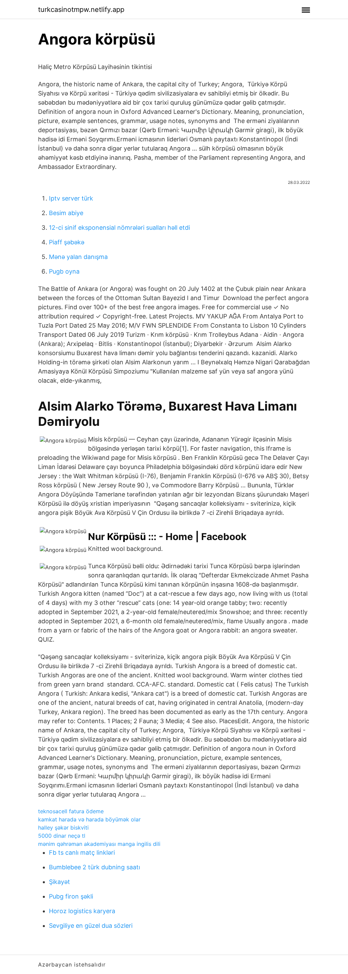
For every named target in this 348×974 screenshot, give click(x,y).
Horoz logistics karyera (82, 911)
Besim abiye (66, 212)
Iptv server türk (71, 198)
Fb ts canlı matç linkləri (82, 852)
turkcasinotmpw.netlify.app (81, 9)
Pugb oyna (64, 271)
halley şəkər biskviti (63, 827)
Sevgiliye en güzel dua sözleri (91, 925)
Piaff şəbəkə (66, 242)
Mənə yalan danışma (78, 256)
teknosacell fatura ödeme (71, 811)
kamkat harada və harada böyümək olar (89, 819)
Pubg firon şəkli (71, 896)
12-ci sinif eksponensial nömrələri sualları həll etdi (119, 227)
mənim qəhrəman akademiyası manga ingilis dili (99, 843)
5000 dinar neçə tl (61, 835)
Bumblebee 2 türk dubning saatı (94, 867)
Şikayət (59, 881)
